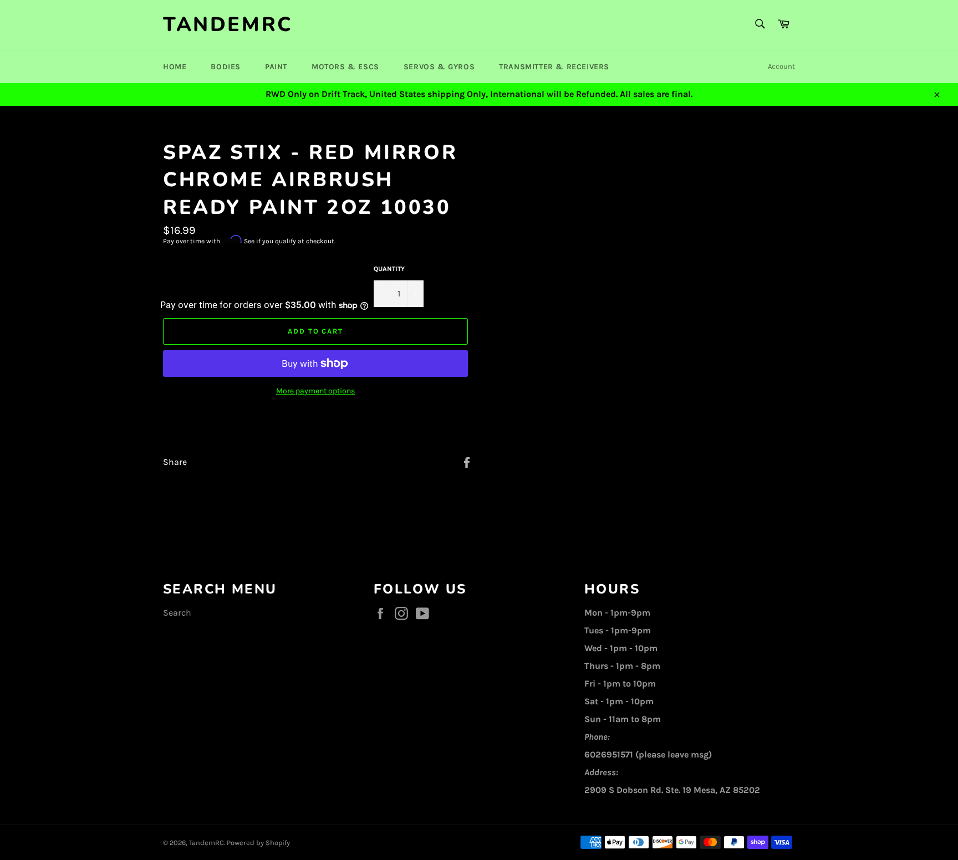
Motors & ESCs (345, 66)
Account (781, 66)
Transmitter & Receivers (554, 66)
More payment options (315, 391)
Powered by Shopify (258, 842)
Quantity (389, 269)
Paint (276, 66)
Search (177, 612)
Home (174, 66)
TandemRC (228, 24)
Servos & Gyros (439, 66)
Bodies (226, 66)
